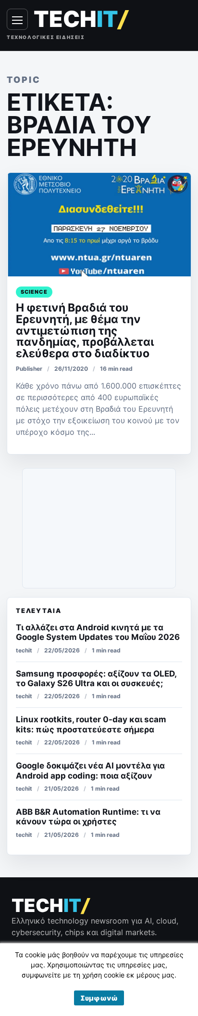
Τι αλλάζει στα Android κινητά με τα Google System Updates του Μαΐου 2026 (98, 632)
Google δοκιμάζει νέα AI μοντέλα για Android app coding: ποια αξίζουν (90, 770)
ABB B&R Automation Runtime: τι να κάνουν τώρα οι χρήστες (88, 816)
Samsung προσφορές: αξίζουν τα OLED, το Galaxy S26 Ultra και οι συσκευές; (96, 678)
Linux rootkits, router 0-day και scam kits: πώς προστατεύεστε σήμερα (91, 724)
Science (34, 291)
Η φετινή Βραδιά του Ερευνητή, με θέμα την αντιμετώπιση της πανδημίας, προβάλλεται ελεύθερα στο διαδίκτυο (85, 331)
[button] (99, 998)
